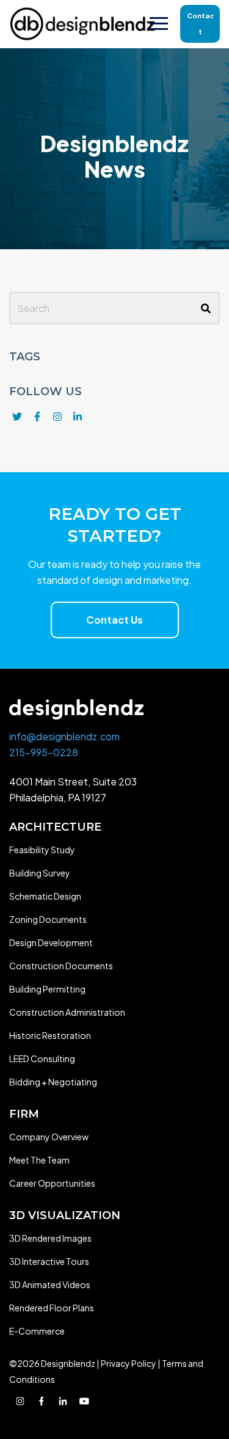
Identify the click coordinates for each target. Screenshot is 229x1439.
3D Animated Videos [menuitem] (49, 1284)
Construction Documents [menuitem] (61, 965)
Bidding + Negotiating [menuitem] (53, 1081)
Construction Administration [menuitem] (67, 1012)
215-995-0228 (43, 752)
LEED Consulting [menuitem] (42, 1058)
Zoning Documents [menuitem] (48, 919)
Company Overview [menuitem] (49, 1136)
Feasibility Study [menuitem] (42, 849)
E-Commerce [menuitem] (37, 1330)
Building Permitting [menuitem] (47, 988)
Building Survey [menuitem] (39, 872)
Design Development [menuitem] (51, 942)
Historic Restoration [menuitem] (50, 1035)
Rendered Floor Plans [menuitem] (51, 1307)
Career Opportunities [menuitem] (52, 1183)
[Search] (206, 308)
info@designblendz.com (64, 736)
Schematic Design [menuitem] (45, 896)
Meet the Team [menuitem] (39, 1159)
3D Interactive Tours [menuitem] (49, 1261)
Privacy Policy (128, 1363)
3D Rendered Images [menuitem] (50, 1238)
